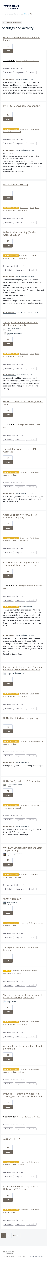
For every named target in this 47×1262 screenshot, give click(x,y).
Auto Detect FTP (11, 1138)
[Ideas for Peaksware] (12, 7)
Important (20, 73)
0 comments (24, 208)
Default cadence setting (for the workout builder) (19, 233)
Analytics (21, 356)
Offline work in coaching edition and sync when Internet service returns (21, 563)
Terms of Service (21, 1256)
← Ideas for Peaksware (12, 22)
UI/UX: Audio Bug (12, 898)
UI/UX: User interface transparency (20, 718)
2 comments (24, 255)
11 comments (10, 585)
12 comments (24, 805)
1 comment (9, 60)
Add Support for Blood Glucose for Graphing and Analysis (20, 324)
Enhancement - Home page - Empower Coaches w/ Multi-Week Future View (22, 668)
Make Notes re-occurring (16, 184)
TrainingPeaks (9, 1256)
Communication (23, 541)
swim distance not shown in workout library (21, 39)
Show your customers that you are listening (20, 948)
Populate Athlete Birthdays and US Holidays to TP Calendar (20, 1187)
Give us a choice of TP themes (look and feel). (23, 403)
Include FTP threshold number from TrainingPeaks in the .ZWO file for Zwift (23, 1095)
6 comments (24, 129)
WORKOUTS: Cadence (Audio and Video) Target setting (23, 849)
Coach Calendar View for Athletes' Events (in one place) (20, 516)
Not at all (9, 73)
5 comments (24, 354)
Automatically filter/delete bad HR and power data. (22, 1047)
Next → (16, 1235)
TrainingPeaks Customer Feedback (27, 61)
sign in (26, 14)
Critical (33, 73)
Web (4, 427)
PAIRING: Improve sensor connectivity (22, 105)
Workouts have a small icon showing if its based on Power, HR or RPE (22, 996)
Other (5, 588)
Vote (8, 51)
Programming (22, 211)
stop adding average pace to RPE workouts (19, 450)
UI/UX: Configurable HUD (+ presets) (21, 781)
